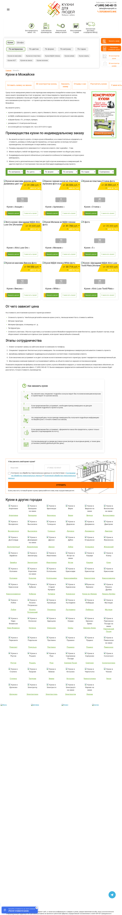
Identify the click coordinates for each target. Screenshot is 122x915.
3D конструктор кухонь (46, 84)
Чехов (108, 679)
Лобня (13, 610)
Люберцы (90, 610)
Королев (32, 578)
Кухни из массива (14, 56)
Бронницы (51, 515)
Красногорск (89, 578)
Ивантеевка (51, 562)
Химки (51, 679)
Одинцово (51, 628)
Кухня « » (15, 207)
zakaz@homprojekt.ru (107, 8)
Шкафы (20, 42)
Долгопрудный (13, 547)
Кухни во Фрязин (89, 594)
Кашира (89, 562)
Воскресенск (13, 531)
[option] (15, 728)
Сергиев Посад (70, 663)
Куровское (70, 594)
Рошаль (32, 663)
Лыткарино (70, 610)
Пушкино (70, 647)
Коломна (13, 578)
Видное (89, 515)
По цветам (34, 49)
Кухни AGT (12, 60)
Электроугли (70, 694)
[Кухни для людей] (61, 16)
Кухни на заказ (26, 60)
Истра (70, 562)
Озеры (70, 628)
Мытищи (108, 610)
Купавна (51, 594)
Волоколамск (108, 515)
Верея (70, 515)
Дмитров (108, 531)
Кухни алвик (69, 56)
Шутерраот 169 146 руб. (39, 748)
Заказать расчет (13, 213)
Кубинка (32, 594)
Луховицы (51, 610)
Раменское (108, 647)
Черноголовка (90, 679)
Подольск (32, 647)
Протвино (51, 647)
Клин (109, 562)
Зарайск (13, 562)
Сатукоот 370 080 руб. (100, 748)
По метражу (65, 49)
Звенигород (32, 562)
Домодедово (32, 547)
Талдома (32, 679)
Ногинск (32, 628)
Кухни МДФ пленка (52, 56)
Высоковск (32, 531)
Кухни (10, 42)
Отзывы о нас (80, 84)
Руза (51, 663)
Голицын (51, 531)
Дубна (70, 547)
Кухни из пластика (33, 56)
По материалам (16, 49)
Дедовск (70, 531)
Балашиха (32, 515)
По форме (49, 49)
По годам (81, 49)
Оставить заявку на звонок (19, 85)
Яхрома (89, 694)
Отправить (61, 485)
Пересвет (13, 647)
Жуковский (109, 547)
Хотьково (70, 679)
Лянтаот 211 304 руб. (8, 748)
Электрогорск (32, 694)
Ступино (13, 679)
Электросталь (51, 694)
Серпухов (90, 663)
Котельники (51, 578)
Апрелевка (13, 515)
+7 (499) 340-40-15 (105, 5)
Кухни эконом (42, 60)
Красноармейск (70, 578)
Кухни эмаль (84, 56)
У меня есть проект (30, 213)
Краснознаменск (13, 594)
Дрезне (51, 547)
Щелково (13, 694)
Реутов (13, 663)
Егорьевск (89, 547)
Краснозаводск (108, 578)
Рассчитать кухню (98, 84)
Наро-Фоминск (13, 628)
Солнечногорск (108, 663)
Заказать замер (65, 85)
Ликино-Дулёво (108, 594)
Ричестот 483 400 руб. (69, 748)
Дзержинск (89, 531)
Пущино (89, 647)
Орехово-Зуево (89, 628)
